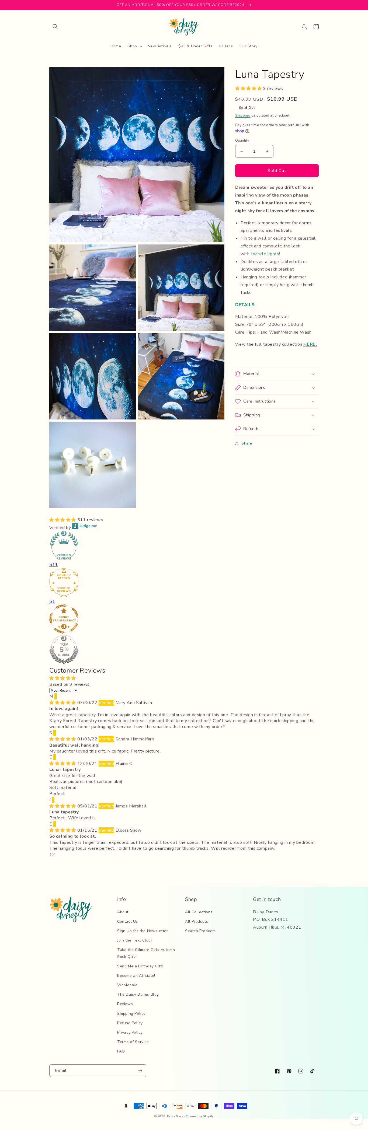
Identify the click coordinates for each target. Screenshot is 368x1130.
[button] (55, 27)
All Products (196, 921)
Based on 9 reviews (69, 684)
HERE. (310, 344)
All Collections (199, 912)
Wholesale (127, 985)
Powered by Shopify (200, 1116)
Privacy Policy (130, 1032)
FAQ (121, 1051)
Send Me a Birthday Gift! (140, 966)
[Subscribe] (140, 1070)
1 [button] (50, 855)
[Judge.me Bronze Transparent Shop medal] (184, 619)
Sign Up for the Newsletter (142, 930)
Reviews (125, 1003)
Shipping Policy (131, 1013)
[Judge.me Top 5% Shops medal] (184, 650)
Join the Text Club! (134, 940)
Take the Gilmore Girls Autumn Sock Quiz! (146, 953)
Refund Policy (130, 1023)
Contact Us (127, 921)
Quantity (242, 140)
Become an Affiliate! (136, 975)
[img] (63, 703)
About (123, 912)
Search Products (200, 930)
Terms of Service (133, 1041)
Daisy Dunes (176, 1116)
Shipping (243, 115)
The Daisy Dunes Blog (138, 994)
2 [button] (53, 855)
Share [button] (246, 443)
